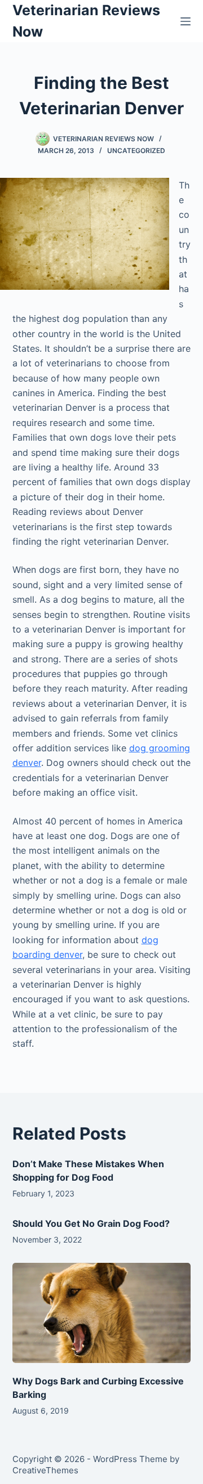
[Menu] (185, 21)
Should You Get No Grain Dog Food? (91, 1223)
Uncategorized (136, 150)
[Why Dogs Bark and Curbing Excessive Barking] (101, 1313)
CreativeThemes (45, 1470)
